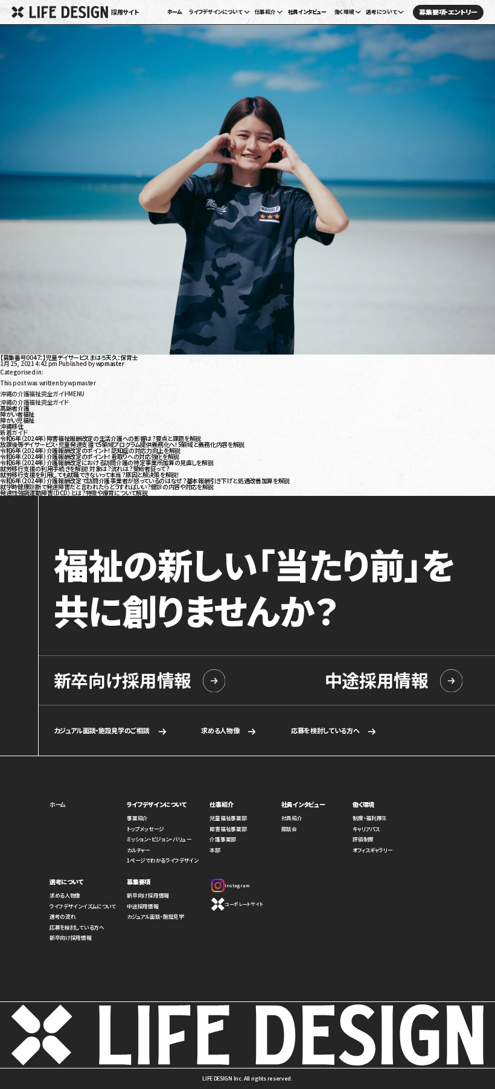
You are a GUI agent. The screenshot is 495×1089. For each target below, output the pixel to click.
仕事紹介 (221, 804)
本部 (214, 850)
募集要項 (138, 881)
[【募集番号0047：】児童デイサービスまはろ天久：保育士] (247, 351)
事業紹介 (137, 818)
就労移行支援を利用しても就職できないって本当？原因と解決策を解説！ (90, 474)
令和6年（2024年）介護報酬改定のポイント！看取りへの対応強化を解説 (89, 456)
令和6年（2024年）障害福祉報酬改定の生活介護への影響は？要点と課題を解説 (100, 438)
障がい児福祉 (17, 420)
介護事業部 (222, 839)
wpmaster (110, 363)
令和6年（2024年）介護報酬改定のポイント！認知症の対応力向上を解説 (90, 450)
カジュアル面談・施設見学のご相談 (102, 730)
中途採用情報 (377, 680)
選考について (66, 881)
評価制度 (363, 839)
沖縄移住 (12, 426)
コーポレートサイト (244, 904)
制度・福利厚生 (370, 818)
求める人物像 (220, 730)
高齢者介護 (14, 408)
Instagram (237, 885)
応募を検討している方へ (325, 730)
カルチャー (138, 850)
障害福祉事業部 (227, 829)
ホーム (174, 12)
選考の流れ (62, 916)
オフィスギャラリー (372, 850)
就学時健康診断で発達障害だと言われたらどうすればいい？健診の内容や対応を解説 (107, 486)
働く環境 (363, 804)
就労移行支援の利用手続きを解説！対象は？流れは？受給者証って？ (84, 468)
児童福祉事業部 (227, 818)
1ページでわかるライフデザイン (162, 860)
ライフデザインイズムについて (83, 906)
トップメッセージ (145, 829)
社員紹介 (291, 818)
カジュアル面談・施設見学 (155, 916)
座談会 (289, 829)
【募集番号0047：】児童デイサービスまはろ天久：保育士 (69, 357)
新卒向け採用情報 (123, 680)
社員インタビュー (307, 12)
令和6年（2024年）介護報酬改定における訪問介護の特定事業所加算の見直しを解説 (107, 462)
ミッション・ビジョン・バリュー (159, 839)
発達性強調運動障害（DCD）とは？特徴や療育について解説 (73, 492)
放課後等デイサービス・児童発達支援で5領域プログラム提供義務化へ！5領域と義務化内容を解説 (122, 444)
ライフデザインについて (157, 804)
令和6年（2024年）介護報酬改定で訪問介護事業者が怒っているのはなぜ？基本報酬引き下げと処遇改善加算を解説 (145, 480)
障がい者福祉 (17, 414)
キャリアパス (366, 829)
